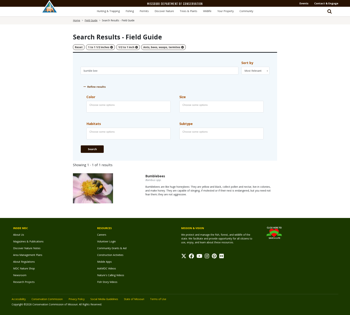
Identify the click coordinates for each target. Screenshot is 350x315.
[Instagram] (207, 257)
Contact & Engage (326, 3)
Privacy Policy (77, 299)
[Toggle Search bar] (329, 11)
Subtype (186, 123)
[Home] (49, 10)
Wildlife (207, 11)
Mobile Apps (104, 261)
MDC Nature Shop (24, 268)
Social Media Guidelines (104, 299)
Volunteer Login (106, 241)
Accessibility (19, 299)
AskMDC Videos (106, 268)
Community (246, 11)
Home (76, 20)
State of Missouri (134, 299)
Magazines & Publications (28, 241)
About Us (18, 234)
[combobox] (255, 71)
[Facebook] (191, 257)
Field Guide (91, 20)
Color (90, 97)
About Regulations (24, 261)
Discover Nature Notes (26, 248)
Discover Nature (164, 11)
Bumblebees (155, 176)
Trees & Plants (188, 11)
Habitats (93, 123)
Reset (79, 47)
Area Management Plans (27, 255)
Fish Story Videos (107, 282)
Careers (101, 234)
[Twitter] (183, 257)
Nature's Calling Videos (110, 275)
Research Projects (24, 282)
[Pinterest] (214, 257)
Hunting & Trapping (108, 11)
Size (182, 97)
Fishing (130, 11)
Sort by (247, 63)
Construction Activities (110, 255)
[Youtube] (199, 257)
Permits (144, 11)
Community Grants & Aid (112, 248)
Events (304, 3)
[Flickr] (221, 257)
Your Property (225, 11)
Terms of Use (158, 299)
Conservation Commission (47, 299)
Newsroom (19, 275)
